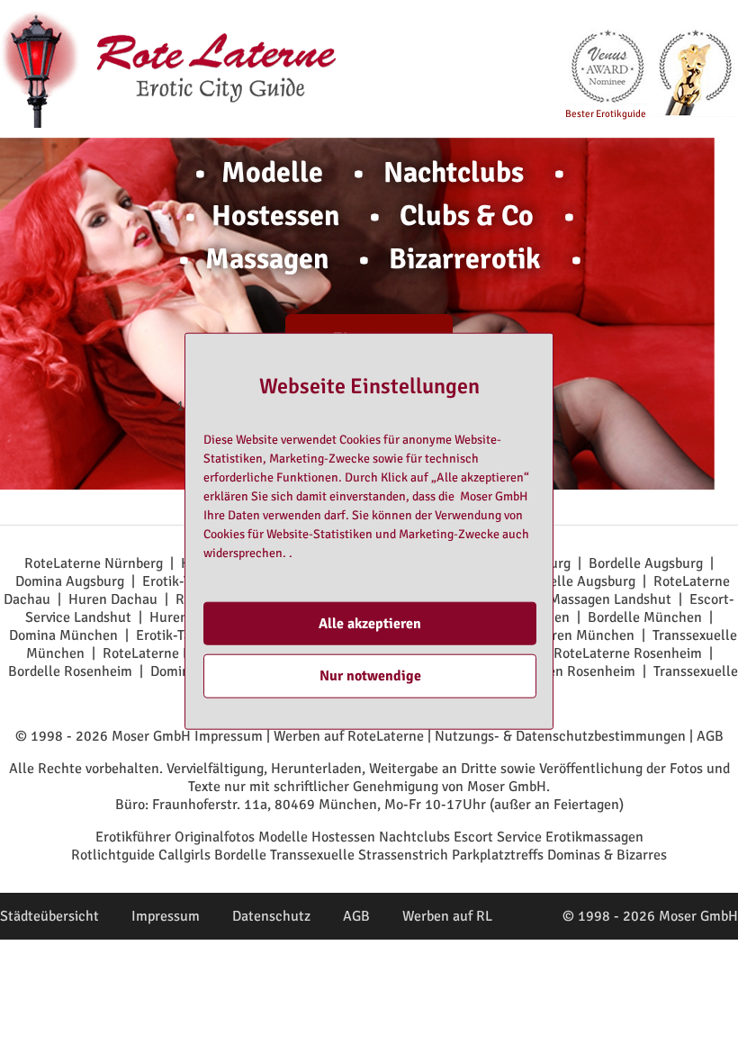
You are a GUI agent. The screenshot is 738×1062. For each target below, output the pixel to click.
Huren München (584, 635)
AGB (710, 736)
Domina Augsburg (69, 581)
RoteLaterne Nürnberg (93, 563)
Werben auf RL (447, 916)
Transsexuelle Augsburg (562, 581)
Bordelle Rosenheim (70, 671)
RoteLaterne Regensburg (179, 653)
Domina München (63, 635)
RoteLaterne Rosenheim (628, 653)
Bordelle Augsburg (646, 563)
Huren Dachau (113, 599)
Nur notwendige (370, 676)
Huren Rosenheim (580, 671)
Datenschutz (271, 916)
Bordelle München (645, 617)
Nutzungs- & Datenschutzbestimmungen (560, 736)
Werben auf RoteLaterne (349, 736)
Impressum (228, 736)
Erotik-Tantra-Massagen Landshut (567, 599)
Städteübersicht (49, 916)
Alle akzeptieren (370, 624)
